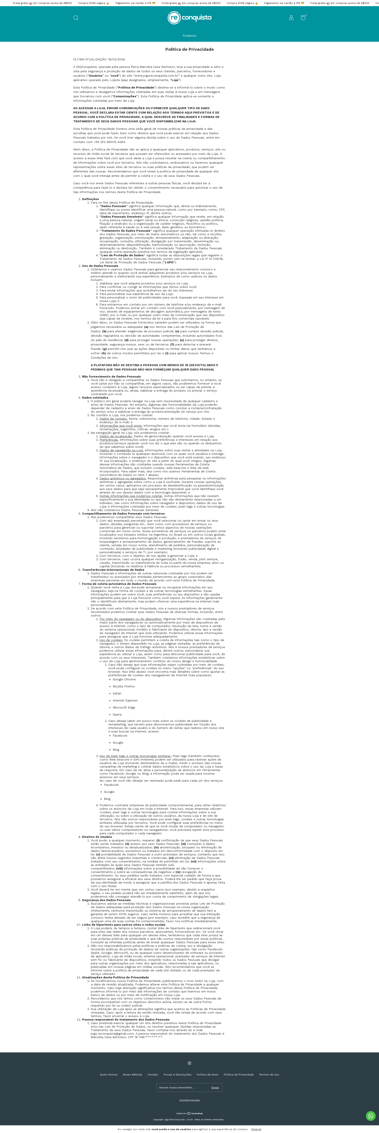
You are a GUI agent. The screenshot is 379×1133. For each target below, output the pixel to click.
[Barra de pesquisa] (77, 18)
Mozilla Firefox (124, 686)
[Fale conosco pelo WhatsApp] (371, 1116)
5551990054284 (189, 1100)
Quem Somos (109, 1074)
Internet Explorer (125, 700)
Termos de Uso (269, 1074)
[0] (301, 18)
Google (118, 742)
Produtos (189, 35)
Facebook (120, 735)
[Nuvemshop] (189, 1114)
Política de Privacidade (239, 1074)
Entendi (256, 1129)
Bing (116, 749)
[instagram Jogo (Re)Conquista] (189, 1063)
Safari (117, 693)
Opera (117, 714)
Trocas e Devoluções (177, 1074)
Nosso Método (132, 1074)
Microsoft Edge (124, 707)
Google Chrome (124, 679)
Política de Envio (207, 1074)
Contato (153, 1074)
